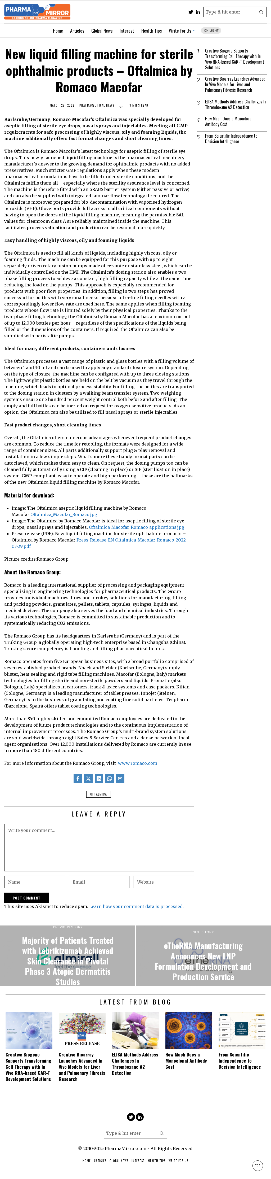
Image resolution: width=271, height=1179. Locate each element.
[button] (261, 12)
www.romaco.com (137, 763)
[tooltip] (191, 12)
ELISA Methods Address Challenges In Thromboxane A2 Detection (235, 104)
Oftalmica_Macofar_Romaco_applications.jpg (136, 527)
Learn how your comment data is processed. (136, 906)
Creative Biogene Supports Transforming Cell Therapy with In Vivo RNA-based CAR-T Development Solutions (234, 59)
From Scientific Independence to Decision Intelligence (231, 138)
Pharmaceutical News (96, 105)
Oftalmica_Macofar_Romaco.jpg (63, 514)
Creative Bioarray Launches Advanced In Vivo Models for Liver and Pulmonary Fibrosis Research (235, 84)
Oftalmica (98, 794)
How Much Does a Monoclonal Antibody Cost (228, 121)
